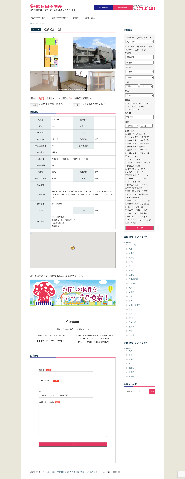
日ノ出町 (132, 322)
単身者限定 (131, 140)
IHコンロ (143, 150)
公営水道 (145, 204)
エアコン (145, 185)
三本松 (131, 275)
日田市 (129, 242)
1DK (140, 103)
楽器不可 (131, 134)
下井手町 (132, 245)
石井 (130, 364)
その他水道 (139, 207)
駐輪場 (130, 216)
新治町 (131, 359)
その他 (131, 335)
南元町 (131, 318)
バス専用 (143, 169)
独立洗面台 (131, 169)
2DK (135, 106)
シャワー (141, 172)
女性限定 (145, 137)
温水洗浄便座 (132, 185)
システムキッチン (134, 156)
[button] (72, 248)
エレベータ (131, 213)
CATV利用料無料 (134, 197)
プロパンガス (132, 204)
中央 (130, 301)
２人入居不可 (132, 137)
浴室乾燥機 (131, 175)
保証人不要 (144, 143)
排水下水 (131, 210)
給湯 (138, 162)
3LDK (136, 110)
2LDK (142, 106)
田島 (130, 309)
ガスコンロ (131, 150)
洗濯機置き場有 (133, 191)
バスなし (131, 172)
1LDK (147, 103)
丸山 (130, 249)
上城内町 (132, 283)
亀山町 (131, 253)
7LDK (145, 110)
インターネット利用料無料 (138, 194)
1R (128, 103)
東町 (130, 314)
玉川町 (131, 262)
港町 (130, 355)
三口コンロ (144, 153)
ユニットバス (145, 175)
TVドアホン (146, 201)
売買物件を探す (122, 7)
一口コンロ (131, 153)
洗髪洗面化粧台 (133, 166)
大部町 (131, 292)
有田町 (131, 372)
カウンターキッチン (135, 159)
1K (134, 103)
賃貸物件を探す (103, 7)
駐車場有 (143, 213)
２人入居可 (142, 134)
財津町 (131, 271)
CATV (146, 191)
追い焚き (147, 162)
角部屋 (142, 147)
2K (128, 106)
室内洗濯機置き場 (134, 188)
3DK (129, 110)
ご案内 (75, 18)
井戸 (129, 207)
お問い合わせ (90, 18)
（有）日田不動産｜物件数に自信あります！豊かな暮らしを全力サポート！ (72, 472)
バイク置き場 (141, 216)
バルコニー (131, 220)
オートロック (132, 201)
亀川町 (131, 257)
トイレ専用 (141, 178)
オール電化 (131, 223)
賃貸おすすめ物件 (38, 18)
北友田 (131, 327)
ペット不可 (131, 143)
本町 (130, 331)
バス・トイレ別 (133, 181)
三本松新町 (133, 279)
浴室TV (130, 178)
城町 (130, 288)
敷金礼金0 (131, 147)
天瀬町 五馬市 (134, 305)
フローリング (145, 220)
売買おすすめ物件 (59, 18)
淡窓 (130, 296)
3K (149, 106)
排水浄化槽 (142, 210)
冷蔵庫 (130, 162)
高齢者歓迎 (144, 140)
